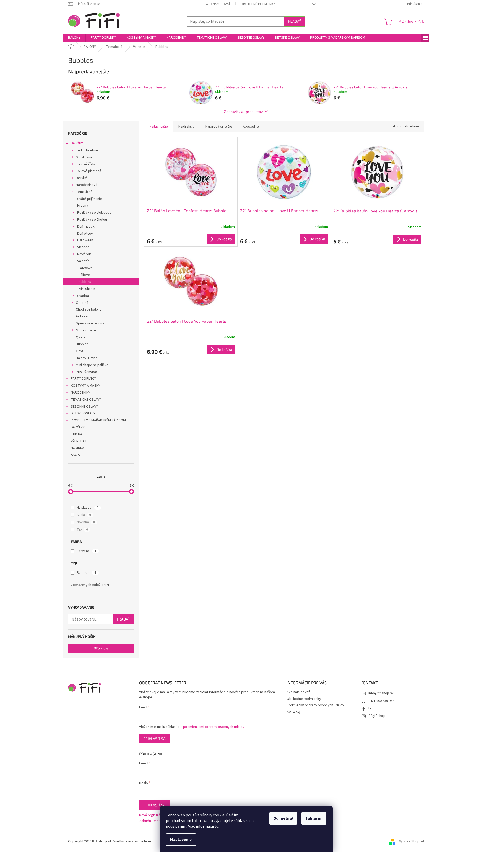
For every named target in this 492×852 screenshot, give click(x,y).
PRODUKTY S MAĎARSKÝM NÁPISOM (98, 420)
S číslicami (84, 157)
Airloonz (82, 316)
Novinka (86, 522)
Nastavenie (181, 839)
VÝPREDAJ (78, 441)
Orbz (80, 351)
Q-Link (80, 337)
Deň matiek (86, 226)
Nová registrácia (152, 815)
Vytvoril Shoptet (411, 841)
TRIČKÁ (76, 434)
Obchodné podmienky (258, 4)
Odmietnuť (283, 818)
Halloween (85, 240)
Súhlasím (314, 818)
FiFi (370, 708)
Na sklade (87, 507)
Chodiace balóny (88, 309)
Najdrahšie (186, 126)
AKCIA (75, 455)
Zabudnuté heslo (152, 821)
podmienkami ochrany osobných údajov (213, 727)
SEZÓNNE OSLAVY (84, 406)
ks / (101, 648)
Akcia (84, 514)
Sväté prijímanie (89, 199)
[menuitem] (74, 38)
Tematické (84, 192)
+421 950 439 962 (381, 700)
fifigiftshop (376, 715)
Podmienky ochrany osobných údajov (315, 705)
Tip (82, 529)
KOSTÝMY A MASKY (85, 385)
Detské (81, 178)
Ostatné (82, 302)
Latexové (86, 268)
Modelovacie (86, 330)
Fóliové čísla (85, 164)
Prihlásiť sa (154, 738)
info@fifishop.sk (381, 693)
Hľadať (294, 21)
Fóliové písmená (88, 171)
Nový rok (84, 254)
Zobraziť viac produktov (243, 111)
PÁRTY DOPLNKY (83, 378)
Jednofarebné (87, 150)
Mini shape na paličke (92, 365)
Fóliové (84, 274)
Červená (86, 551)
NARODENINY (80, 392)
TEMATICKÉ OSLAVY (86, 399)
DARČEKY (78, 427)
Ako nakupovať (218, 4)
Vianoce (83, 247)
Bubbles (85, 281)
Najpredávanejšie (218, 126)
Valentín (83, 261)
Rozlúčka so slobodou (94, 212)
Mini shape (87, 288)
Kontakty (294, 711)
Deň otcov (85, 233)
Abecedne (251, 126)
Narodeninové (87, 185)
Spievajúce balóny (90, 323)
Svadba (83, 295)
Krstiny (82, 205)
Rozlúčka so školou (92, 219)
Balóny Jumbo (87, 358)
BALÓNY (77, 143)
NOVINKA (77, 448)
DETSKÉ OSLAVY (83, 413)
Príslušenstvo (86, 372)
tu (216, 826)
